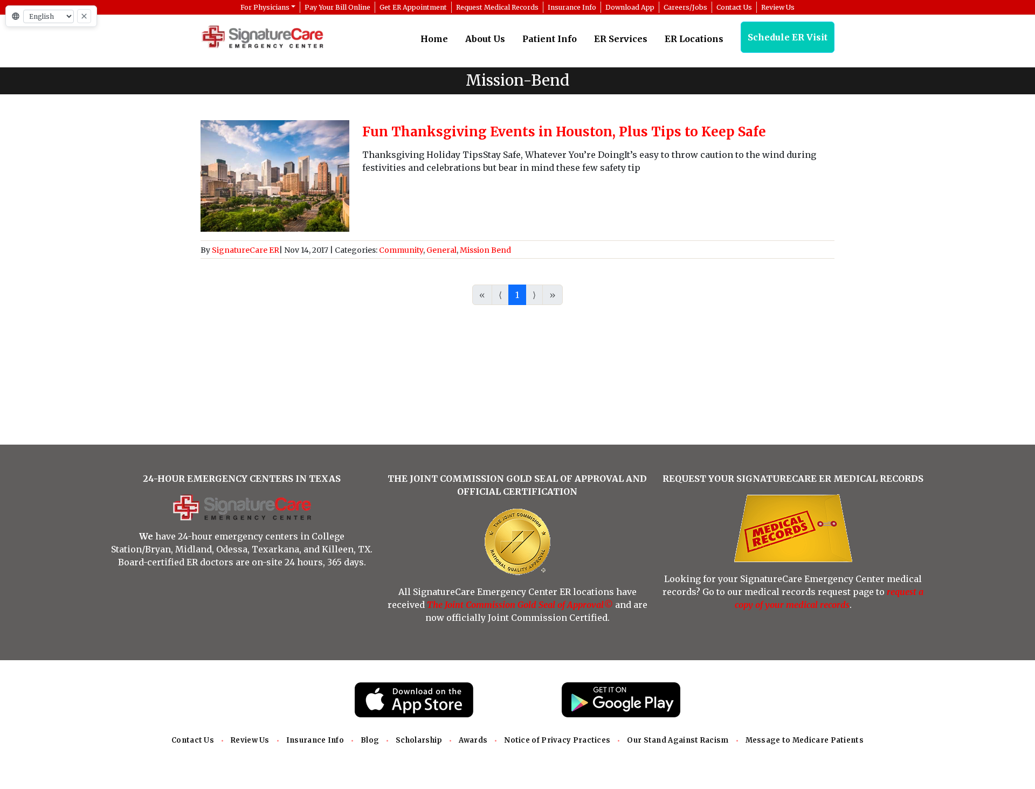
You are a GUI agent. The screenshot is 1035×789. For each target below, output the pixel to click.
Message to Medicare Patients (805, 740)
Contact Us (192, 740)
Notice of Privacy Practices (557, 740)
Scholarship (419, 740)
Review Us (250, 740)
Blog (370, 740)
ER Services (620, 38)
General (441, 250)
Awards (473, 740)
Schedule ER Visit (787, 37)
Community (401, 250)
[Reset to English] (84, 16)
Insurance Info (315, 740)
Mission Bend (485, 250)
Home (434, 38)
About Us (485, 38)
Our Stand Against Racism (677, 740)
